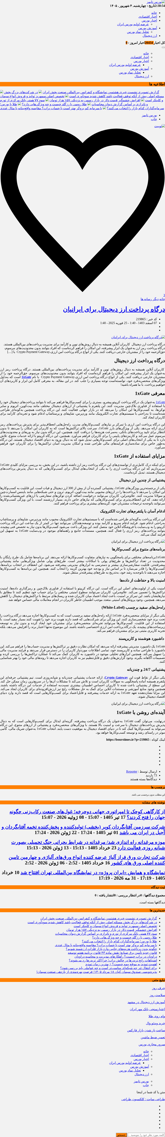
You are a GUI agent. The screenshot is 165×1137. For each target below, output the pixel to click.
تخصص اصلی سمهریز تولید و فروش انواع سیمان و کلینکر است (115, 926)
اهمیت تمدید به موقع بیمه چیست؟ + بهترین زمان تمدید (121, 964)
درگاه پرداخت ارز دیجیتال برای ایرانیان (114, 309)
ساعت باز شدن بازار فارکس (146, 1030)
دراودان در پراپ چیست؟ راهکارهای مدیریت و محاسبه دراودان (115, 956)
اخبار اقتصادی (147, 16)
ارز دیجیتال (149, 35)
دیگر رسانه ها (150, 299)
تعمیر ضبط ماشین (153, 1037)
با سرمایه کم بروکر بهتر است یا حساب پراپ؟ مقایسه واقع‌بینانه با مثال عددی (51, 108)
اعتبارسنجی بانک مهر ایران (147, 1009)
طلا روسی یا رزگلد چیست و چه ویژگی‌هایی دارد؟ (54, 104)
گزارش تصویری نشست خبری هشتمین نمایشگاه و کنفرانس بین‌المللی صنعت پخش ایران (101, 92)
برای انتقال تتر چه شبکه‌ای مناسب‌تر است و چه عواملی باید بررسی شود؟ (108, 968)
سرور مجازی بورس (152, 1044)
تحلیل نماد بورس (138, 32)
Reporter (131, 771)
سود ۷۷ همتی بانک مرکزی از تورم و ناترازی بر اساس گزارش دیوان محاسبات (106, 933)
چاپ (154, 119)
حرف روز (158, 988)
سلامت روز (157, 995)
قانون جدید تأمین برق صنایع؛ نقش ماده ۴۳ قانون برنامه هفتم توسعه (112, 952)
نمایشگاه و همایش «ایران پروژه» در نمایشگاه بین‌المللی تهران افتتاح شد (93, 872)
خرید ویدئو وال (155, 1023)
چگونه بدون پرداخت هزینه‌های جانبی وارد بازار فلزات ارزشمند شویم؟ (111, 949)
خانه (154, 12)
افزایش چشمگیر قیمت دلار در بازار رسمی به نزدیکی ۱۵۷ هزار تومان (95, 100)
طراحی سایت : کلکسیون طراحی (143, 1099)
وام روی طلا (156, 1016)
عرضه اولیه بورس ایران (133, 24)
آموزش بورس (147, 28)
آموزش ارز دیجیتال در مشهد (146, 1002)
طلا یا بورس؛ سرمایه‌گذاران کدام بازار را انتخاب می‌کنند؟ (119, 941)
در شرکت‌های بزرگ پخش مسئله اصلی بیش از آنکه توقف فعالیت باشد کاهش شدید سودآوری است (92, 922)
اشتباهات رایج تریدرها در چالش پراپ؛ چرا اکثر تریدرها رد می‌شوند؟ (113, 960)
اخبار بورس (149, 20)
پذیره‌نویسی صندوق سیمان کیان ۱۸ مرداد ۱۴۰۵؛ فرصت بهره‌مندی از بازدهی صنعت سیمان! (96, 971)
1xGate (160, 402)
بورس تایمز (149, 115)
